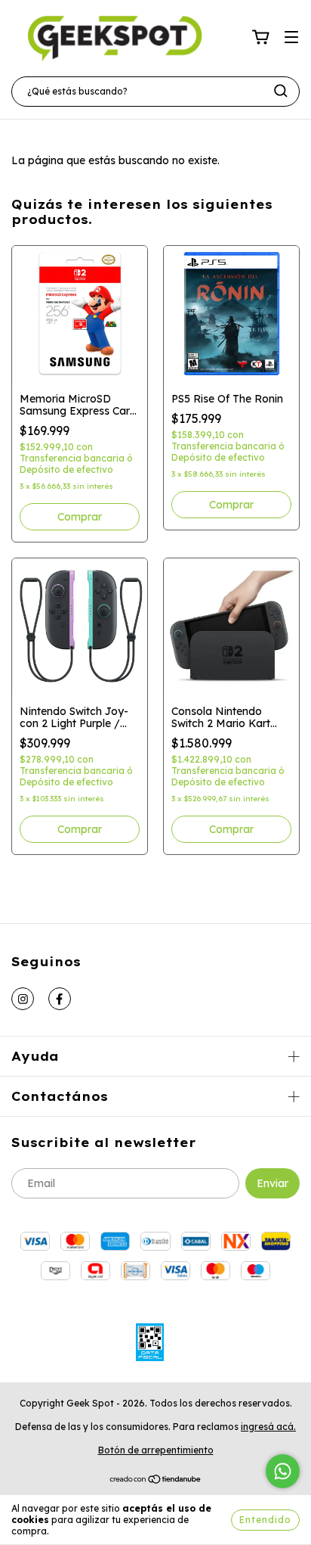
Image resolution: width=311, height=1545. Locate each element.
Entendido (265, 1519)
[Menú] (291, 38)
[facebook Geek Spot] (59, 998)
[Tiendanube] (156, 1481)
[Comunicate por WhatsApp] (283, 1471)
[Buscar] (280, 91)
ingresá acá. (268, 1426)
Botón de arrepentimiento (156, 1450)
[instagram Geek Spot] (22, 998)
